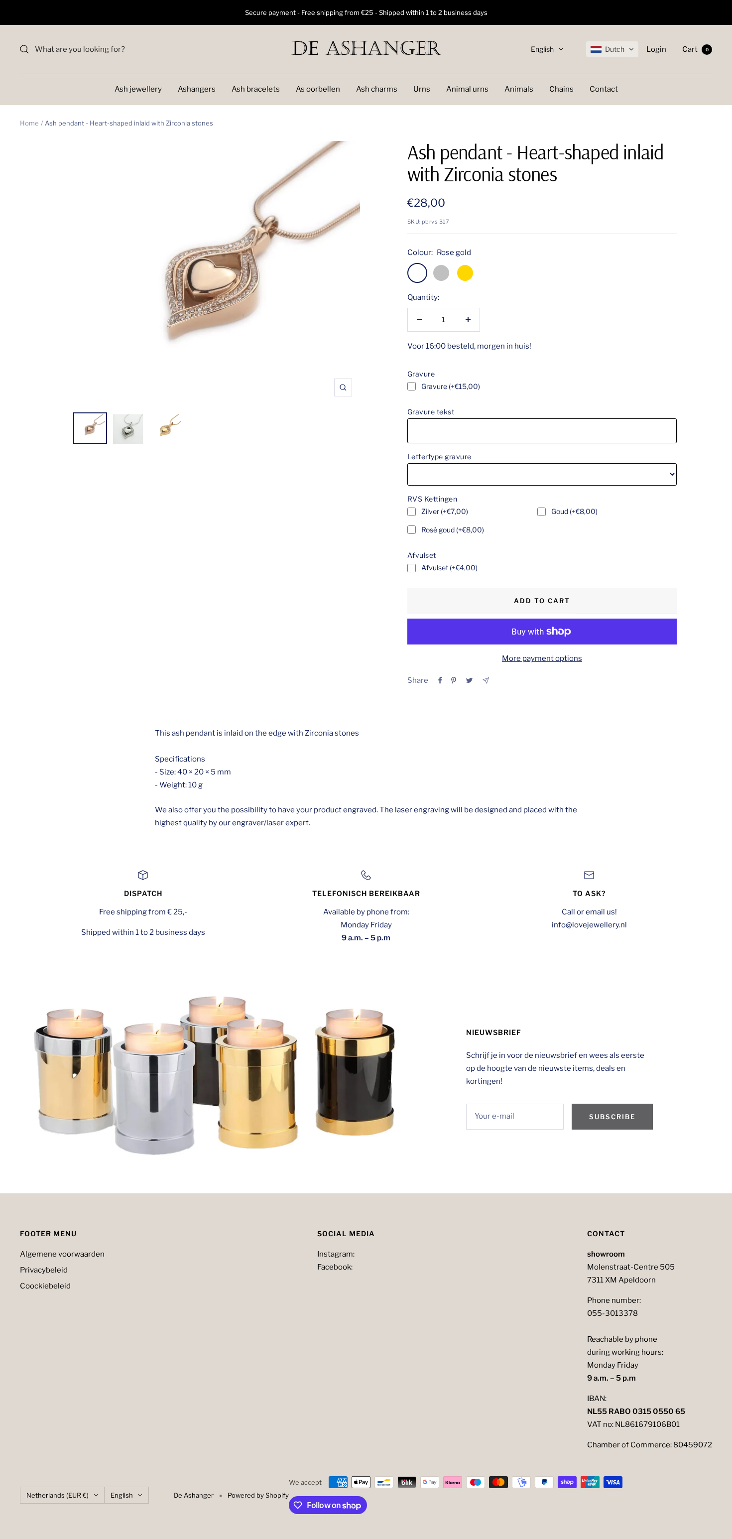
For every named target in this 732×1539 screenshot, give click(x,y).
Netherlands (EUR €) (57, 1495)
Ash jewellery (138, 89)
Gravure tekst (431, 411)
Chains (561, 89)
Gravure (421, 374)
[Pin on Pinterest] (453, 680)
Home (29, 123)
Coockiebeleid (45, 1286)
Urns (421, 89)
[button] (612, 49)
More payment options (542, 658)
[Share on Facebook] (440, 680)
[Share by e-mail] (486, 680)
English (542, 49)
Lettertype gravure (439, 456)
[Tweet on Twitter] (469, 680)
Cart (695, 49)
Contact (604, 89)
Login (656, 49)
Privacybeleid (44, 1270)
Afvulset (421, 555)
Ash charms (376, 89)
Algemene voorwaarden (62, 1254)
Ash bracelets (256, 89)
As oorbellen (318, 89)
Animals (518, 89)
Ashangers (197, 89)
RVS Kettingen (432, 499)
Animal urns (467, 89)
